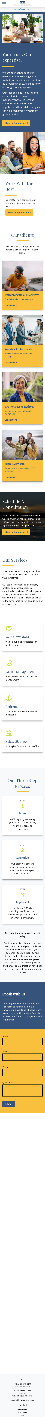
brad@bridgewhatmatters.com (22, 1400)
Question (7, 1082)
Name (5, 1036)
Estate (22, 1415)
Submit (8, 1104)
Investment (22, 1412)
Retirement (22, 1409)
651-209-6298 (25, 1384)
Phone (5, 1067)
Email (5, 1051)
